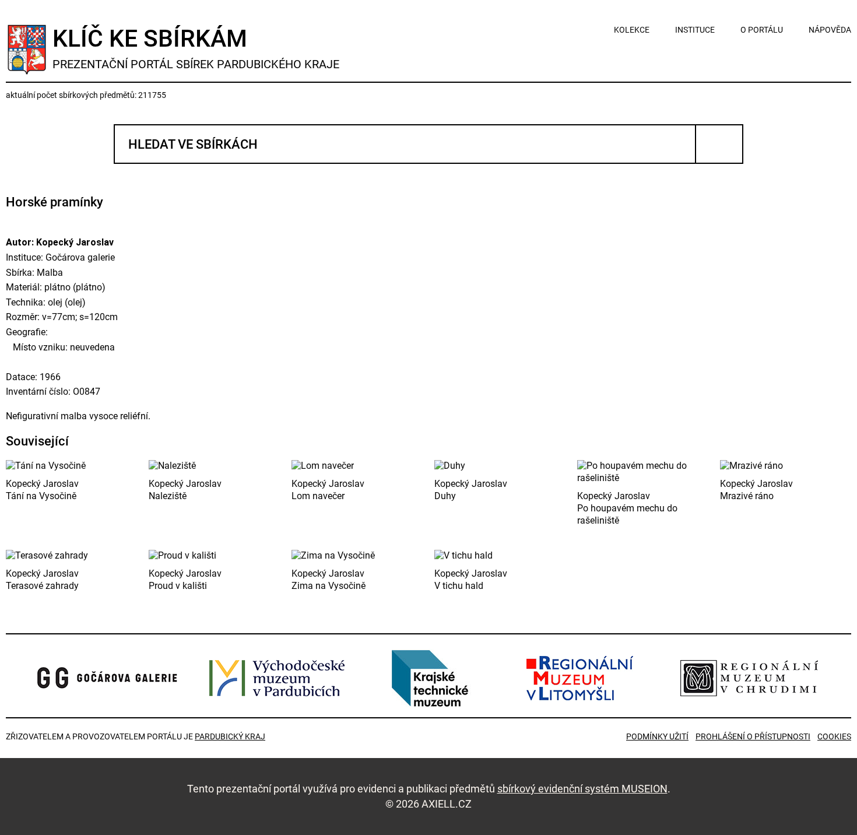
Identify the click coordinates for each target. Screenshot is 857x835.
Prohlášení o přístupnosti (753, 736)
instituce (695, 29)
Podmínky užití (657, 736)
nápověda (830, 29)
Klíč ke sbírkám (195, 47)
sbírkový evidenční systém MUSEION (582, 789)
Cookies (834, 736)
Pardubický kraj (230, 736)
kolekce (631, 29)
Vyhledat (719, 144)
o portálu (761, 29)
